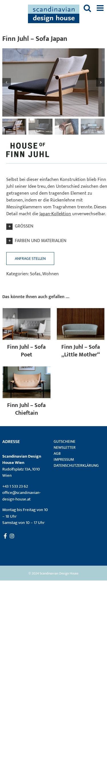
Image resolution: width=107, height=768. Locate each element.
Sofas (35, 274)
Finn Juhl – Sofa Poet (26, 351)
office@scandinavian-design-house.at (21, 496)
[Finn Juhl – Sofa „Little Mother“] (81, 311)
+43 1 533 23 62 (15, 486)
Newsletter (65, 447)
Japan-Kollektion (55, 214)
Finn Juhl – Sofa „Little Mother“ (80, 351)
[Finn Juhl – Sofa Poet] (27, 311)
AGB (57, 453)
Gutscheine (64, 441)
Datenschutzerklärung (76, 465)
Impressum (64, 459)
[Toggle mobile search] (87, 8)
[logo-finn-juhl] (27, 142)
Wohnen (50, 274)
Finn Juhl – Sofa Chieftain (26, 409)
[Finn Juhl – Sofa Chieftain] (27, 370)
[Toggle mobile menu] (101, 8)
